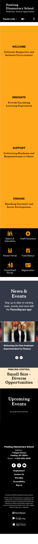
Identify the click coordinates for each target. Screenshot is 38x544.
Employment (19, 471)
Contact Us (19, 474)
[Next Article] (21, 357)
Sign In (19, 485)
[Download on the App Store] (19, 524)
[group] (19, 51)
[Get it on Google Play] (19, 518)
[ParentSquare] (19, 512)
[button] (10, 19)
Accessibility (19, 481)
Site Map (19, 478)
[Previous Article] (16, 357)
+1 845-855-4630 (22, 458)
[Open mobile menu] (34, 19)
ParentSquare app (20, 309)
